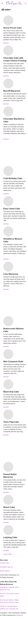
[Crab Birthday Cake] (8, 171)
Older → (11, 554)
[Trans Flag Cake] (8, 414)
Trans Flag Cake (11, 422)
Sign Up (10, 567)
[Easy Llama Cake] (8, 201)
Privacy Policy (4, 563)
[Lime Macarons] (8, 267)
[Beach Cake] (8, 500)
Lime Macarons (10, 274)
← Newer (5, 554)
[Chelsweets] (14, 3)
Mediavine (19, 615)
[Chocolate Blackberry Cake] (8, 111)
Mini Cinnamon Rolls (13, 361)
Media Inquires (5, 571)
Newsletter (3, 567)
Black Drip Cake (11, 392)
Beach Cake (9, 507)
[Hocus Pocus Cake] (8, 20)
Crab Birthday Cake (12, 178)
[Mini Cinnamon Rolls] (8, 354)
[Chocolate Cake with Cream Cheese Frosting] (8, 50)
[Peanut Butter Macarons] (8, 467)
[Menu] (2, 3)
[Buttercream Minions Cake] (8, 321)
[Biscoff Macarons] (8, 83)
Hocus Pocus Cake (12, 28)
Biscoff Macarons (11, 91)
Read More (6, 43)
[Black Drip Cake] (8, 384)
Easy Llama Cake (11, 208)
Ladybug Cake (10, 537)
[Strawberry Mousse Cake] (8, 231)
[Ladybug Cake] (8, 530)
